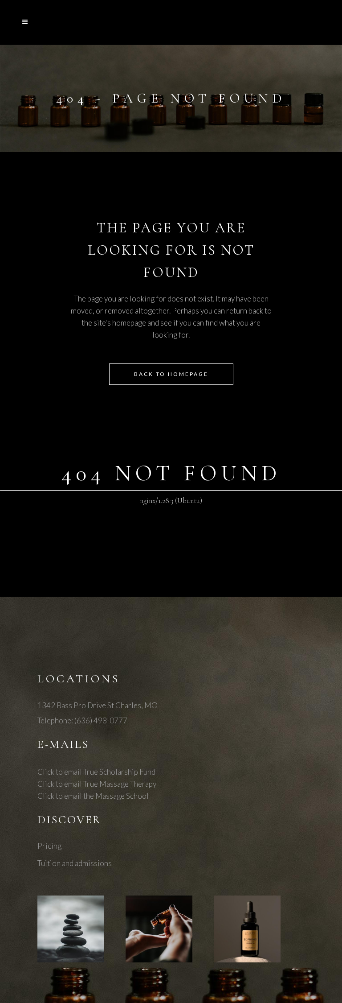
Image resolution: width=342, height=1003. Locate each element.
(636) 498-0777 (100, 720)
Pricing (49, 845)
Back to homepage (171, 374)
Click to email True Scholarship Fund (96, 771)
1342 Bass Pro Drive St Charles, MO (97, 705)
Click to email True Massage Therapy (96, 783)
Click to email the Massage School (93, 796)
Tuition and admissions (74, 863)
